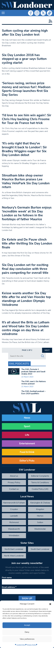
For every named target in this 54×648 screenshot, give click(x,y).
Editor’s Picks (27, 460)
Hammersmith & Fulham (14, 502)
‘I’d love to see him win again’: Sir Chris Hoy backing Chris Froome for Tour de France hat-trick (26, 119)
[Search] (42, 356)
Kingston (40, 509)
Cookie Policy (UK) (40, 489)
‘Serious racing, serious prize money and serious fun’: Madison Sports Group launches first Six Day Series (26, 89)
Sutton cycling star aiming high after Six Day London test (25, 32)
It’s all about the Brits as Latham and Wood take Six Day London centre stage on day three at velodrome (25, 328)
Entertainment (27, 443)
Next (47, 350)
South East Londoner (40, 549)
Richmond (14, 522)
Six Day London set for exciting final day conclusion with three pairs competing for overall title (25, 269)
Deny (27, 632)
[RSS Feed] (49, 21)
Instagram (37, 13)
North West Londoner (14, 555)
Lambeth (14, 515)
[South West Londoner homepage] (27, 5)
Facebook (30, 13)
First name (7, 578)
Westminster (40, 529)
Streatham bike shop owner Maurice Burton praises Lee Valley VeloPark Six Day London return (26, 181)
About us (14, 476)
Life (27, 435)
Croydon (14, 509)
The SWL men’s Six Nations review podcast (33, 382)
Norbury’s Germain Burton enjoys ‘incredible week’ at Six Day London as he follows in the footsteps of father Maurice (26, 213)
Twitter (43, 13)
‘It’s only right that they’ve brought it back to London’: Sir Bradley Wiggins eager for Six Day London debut (24, 149)
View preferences (27, 639)
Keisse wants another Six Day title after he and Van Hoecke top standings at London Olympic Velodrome (26, 299)
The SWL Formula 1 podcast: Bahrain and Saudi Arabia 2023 (33, 371)
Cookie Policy (21, 645)
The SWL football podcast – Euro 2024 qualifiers (33, 392)
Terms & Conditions (40, 482)
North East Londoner (14, 549)
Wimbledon (14, 535)
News (27, 417)
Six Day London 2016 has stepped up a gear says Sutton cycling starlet (24, 59)
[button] (50, 604)
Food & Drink (27, 452)
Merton (40, 515)
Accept (27, 625)
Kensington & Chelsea (40, 502)
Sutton (40, 522)
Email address (9, 587)
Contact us (14, 489)
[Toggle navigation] (3, 13)
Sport (27, 426)
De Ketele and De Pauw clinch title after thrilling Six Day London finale (27, 243)
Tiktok (49, 13)
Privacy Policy (31, 645)
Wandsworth (14, 529)
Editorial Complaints (40, 476)
